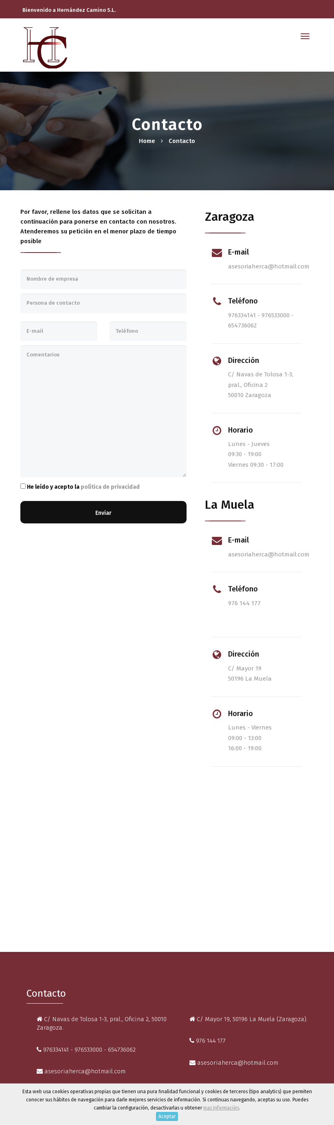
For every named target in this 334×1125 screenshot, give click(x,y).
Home (147, 141)
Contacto (182, 141)
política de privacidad (110, 486)
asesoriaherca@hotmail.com (269, 266)
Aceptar (167, 1116)
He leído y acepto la (83, 486)
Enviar (103, 513)
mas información (221, 1108)
